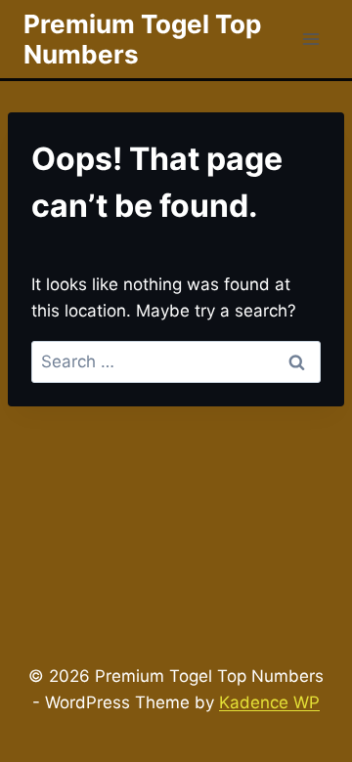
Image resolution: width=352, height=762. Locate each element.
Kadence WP (269, 702)
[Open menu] (310, 38)
